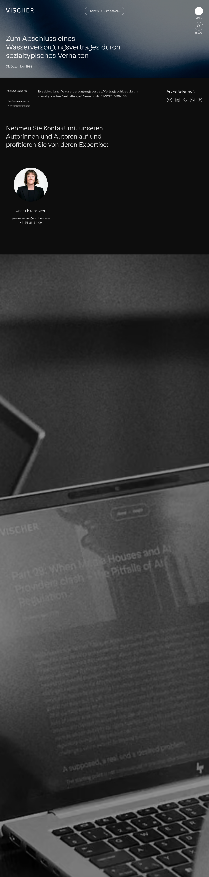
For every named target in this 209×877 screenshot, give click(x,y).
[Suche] (199, 26)
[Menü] (199, 11)
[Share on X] (200, 100)
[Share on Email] (169, 100)
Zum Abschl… (111, 10)
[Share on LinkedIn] (177, 100)
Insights (94, 10)
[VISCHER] (20, 10)
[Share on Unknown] (185, 100)
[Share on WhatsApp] (192, 100)
